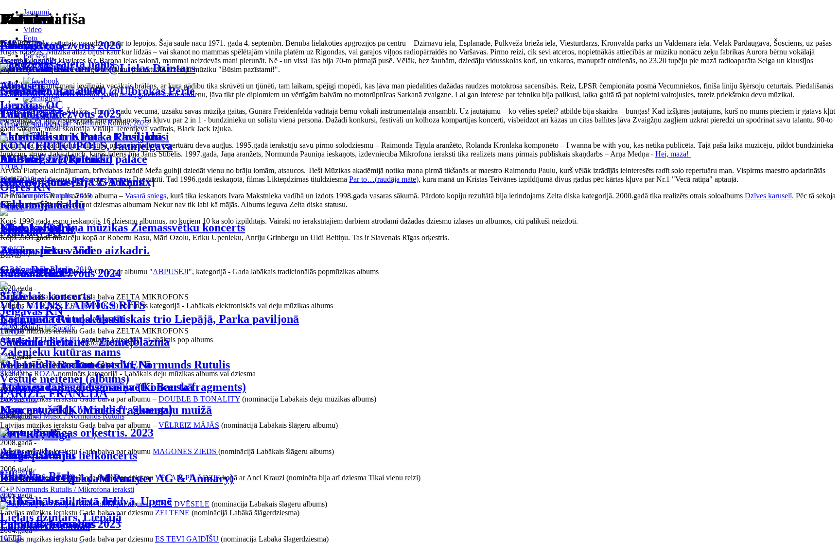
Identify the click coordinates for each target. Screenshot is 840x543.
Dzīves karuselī (768, 196)
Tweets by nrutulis (28, 60)
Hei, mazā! (673, 154)
